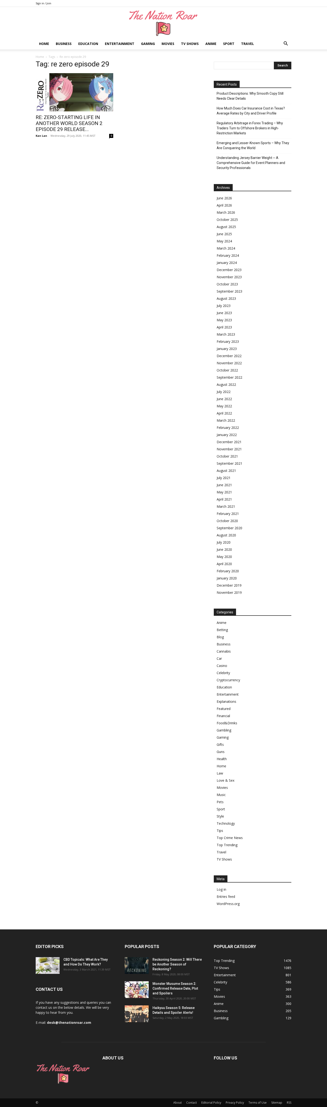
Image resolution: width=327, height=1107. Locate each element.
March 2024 (226, 248)
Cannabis (224, 651)
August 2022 (226, 384)
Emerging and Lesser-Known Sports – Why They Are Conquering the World (253, 145)
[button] (285, 44)
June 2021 (224, 485)
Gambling (224, 730)
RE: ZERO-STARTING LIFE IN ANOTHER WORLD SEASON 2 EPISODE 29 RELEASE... (69, 123)
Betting (222, 629)
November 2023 (229, 277)
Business (64, 43)
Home (44, 43)
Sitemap (276, 1103)
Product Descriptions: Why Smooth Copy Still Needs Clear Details (250, 96)
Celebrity (223, 673)
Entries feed (226, 896)
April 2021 (224, 499)
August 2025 (226, 226)
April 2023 (224, 327)
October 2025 (227, 219)
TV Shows (190, 43)
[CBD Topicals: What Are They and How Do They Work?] (48, 965)
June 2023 (224, 313)
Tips (220, 830)
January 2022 (227, 434)
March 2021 (226, 506)
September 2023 (229, 291)
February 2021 (228, 513)
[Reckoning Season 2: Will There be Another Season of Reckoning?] (137, 965)
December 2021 (229, 442)
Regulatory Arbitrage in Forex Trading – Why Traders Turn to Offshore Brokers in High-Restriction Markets (250, 128)
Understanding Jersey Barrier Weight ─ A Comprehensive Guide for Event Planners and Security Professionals (251, 163)
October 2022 (227, 370)
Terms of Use (257, 1103)
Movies (168, 43)
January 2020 (227, 578)
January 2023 (227, 348)
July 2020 (224, 542)
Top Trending (227, 845)
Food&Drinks (227, 723)
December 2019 (229, 585)
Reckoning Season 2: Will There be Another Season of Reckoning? (177, 964)
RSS (289, 1103)
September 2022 (229, 377)
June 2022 (224, 399)
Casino (222, 665)
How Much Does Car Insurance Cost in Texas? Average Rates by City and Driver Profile (251, 110)
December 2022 (229, 356)
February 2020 (228, 571)
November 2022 (229, 363)
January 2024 (227, 262)
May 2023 (224, 320)
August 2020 (226, 535)
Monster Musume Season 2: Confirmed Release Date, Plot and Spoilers (175, 988)
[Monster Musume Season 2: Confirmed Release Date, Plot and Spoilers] (137, 989)
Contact (191, 1103)
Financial (223, 716)
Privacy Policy (235, 1103)
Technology (226, 823)
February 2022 (228, 427)
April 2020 (224, 564)
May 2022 (224, 406)
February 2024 (228, 255)
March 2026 (226, 212)
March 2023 (226, 334)
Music (221, 794)
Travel (247, 43)
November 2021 (229, 449)
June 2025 (224, 234)
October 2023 (227, 284)
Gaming (148, 43)
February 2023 (228, 341)
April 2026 (224, 205)
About (177, 1103)
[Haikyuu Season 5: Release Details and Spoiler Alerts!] (137, 1013)
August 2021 (226, 470)
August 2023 (226, 298)
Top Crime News (230, 837)
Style (220, 816)
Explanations (226, 701)
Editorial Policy (211, 1103)
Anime (210, 43)
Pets (220, 802)
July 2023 (224, 305)
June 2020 (224, 549)
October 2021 (227, 456)
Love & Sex (225, 780)
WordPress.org (228, 903)
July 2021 (224, 477)
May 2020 (224, 556)
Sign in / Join (43, 3)
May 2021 (224, 492)
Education (88, 43)
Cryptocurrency (228, 680)
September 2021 (229, 463)
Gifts (220, 744)
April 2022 (224, 413)
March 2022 (226, 420)
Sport (228, 43)
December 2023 (229, 269)
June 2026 (224, 198)
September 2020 (229, 528)
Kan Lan (41, 135)
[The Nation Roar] (163, 23)
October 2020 (227, 520)
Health (222, 759)
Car (219, 658)
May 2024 (224, 241)
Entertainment (119, 43)
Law (220, 773)
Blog (220, 637)
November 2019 (229, 592)
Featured (224, 708)
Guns (221, 751)
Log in (221, 889)
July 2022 (224, 391)
